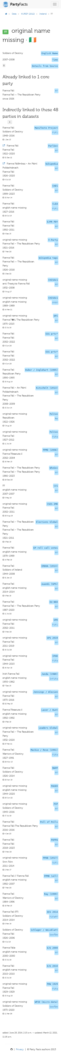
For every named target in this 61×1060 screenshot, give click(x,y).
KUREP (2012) (28, 14)
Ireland (43, 14)
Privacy (20, 1049)
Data (14, 14)
